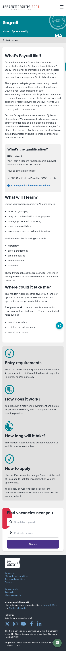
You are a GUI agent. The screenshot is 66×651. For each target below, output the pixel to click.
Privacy (8, 582)
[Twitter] (7, 623)
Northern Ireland (17, 608)
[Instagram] (15, 623)
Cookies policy (12, 589)
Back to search (13, 40)
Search (33, 544)
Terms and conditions (15, 579)
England (47, 605)
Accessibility (11, 592)
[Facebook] (31, 623)
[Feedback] (59, 325)
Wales (54, 605)
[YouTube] (23, 623)
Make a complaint (13, 595)
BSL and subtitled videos (16, 576)
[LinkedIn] (39, 623)
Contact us (10, 573)
